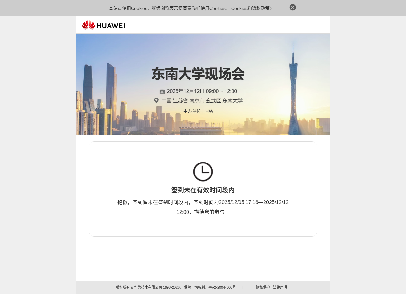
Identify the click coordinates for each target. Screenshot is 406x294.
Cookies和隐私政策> (251, 8)
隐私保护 (263, 287)
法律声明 (280, 287)
